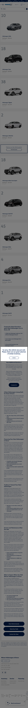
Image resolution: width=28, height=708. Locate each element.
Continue (14, 357)
